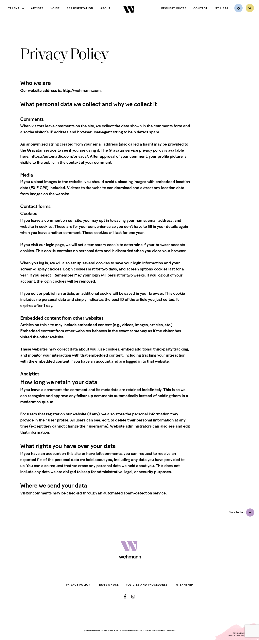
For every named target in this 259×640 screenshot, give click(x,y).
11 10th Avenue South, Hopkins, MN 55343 (141, 630)
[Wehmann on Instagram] (133, 596)
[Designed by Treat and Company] (236, 631)
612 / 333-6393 (168, 630)
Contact (200, 8)
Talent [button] (14, 8)
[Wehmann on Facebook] (125, 596)
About (105, 8)
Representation (80, 8)
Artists (37, 8)
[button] (241, 512)
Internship (184, 584)
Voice (55, 8)
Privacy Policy (78, 584)
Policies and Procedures (147, 584)
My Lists (221, 8)
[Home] (129, 16)
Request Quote (173, 8)
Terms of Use (108, 584)
